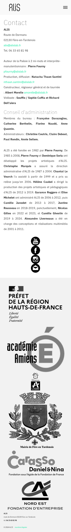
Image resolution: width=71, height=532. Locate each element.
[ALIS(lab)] (14, 7)
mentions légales (21, 527)
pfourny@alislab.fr (15, 71)
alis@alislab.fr (12, 45)
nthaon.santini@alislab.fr (19, 82)
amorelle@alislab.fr (36, 92)
